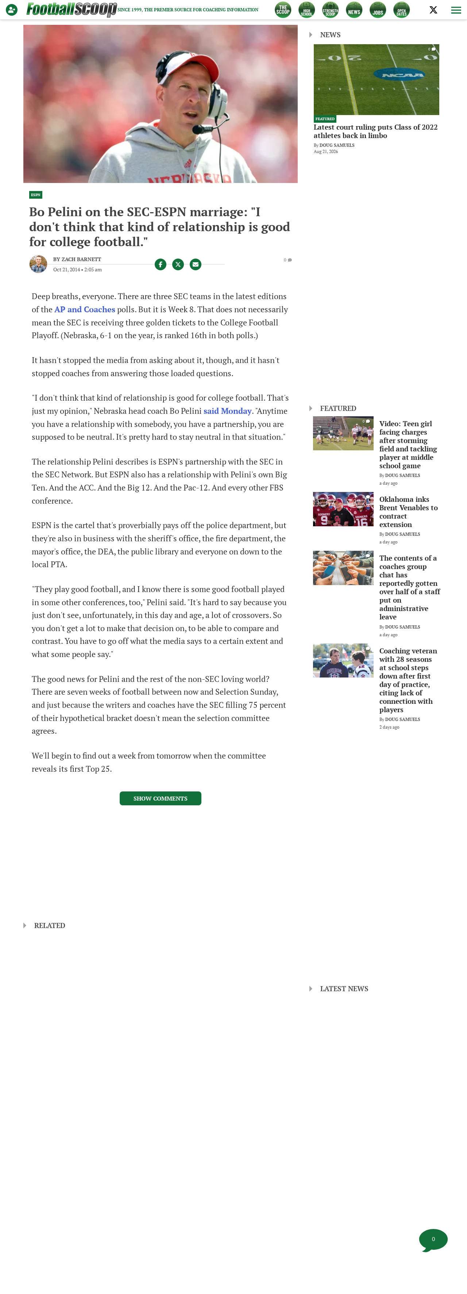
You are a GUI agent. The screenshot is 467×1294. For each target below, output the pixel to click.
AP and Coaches (84, 309)
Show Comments (161, 798)
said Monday (228, 411)
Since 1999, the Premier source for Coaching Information (187, 9)
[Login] (13, 10)
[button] (455, 9)
